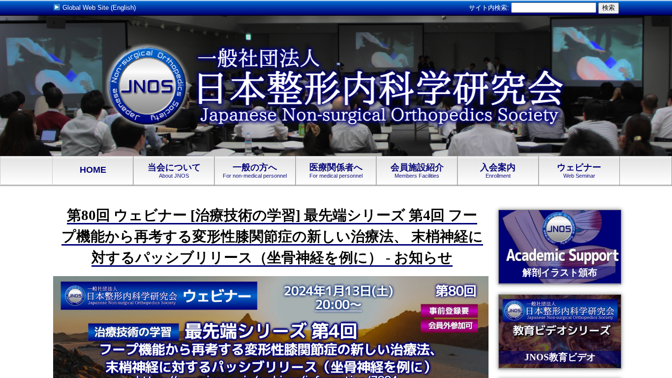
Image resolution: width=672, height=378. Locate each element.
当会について (174, 170)
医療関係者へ (336, 170)
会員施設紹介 (417, 170)
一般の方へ (255, 170)
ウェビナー (579, 170)
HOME (93, 170)
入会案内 (498, 170)
